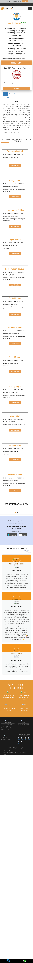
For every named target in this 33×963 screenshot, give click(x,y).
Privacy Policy (7, 752)
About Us (5, 754)
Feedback (12, 94)
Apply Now (16, 88)
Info (5, 94)
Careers (23, 752)
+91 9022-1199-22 (5, 739)
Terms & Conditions (23, 750)
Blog (12, 752)
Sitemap (5, 750)
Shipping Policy (13, 750)
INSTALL (25, 1)
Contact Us (18, 752)
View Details (15, 165)
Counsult (20, 94)
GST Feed (7, 97)
